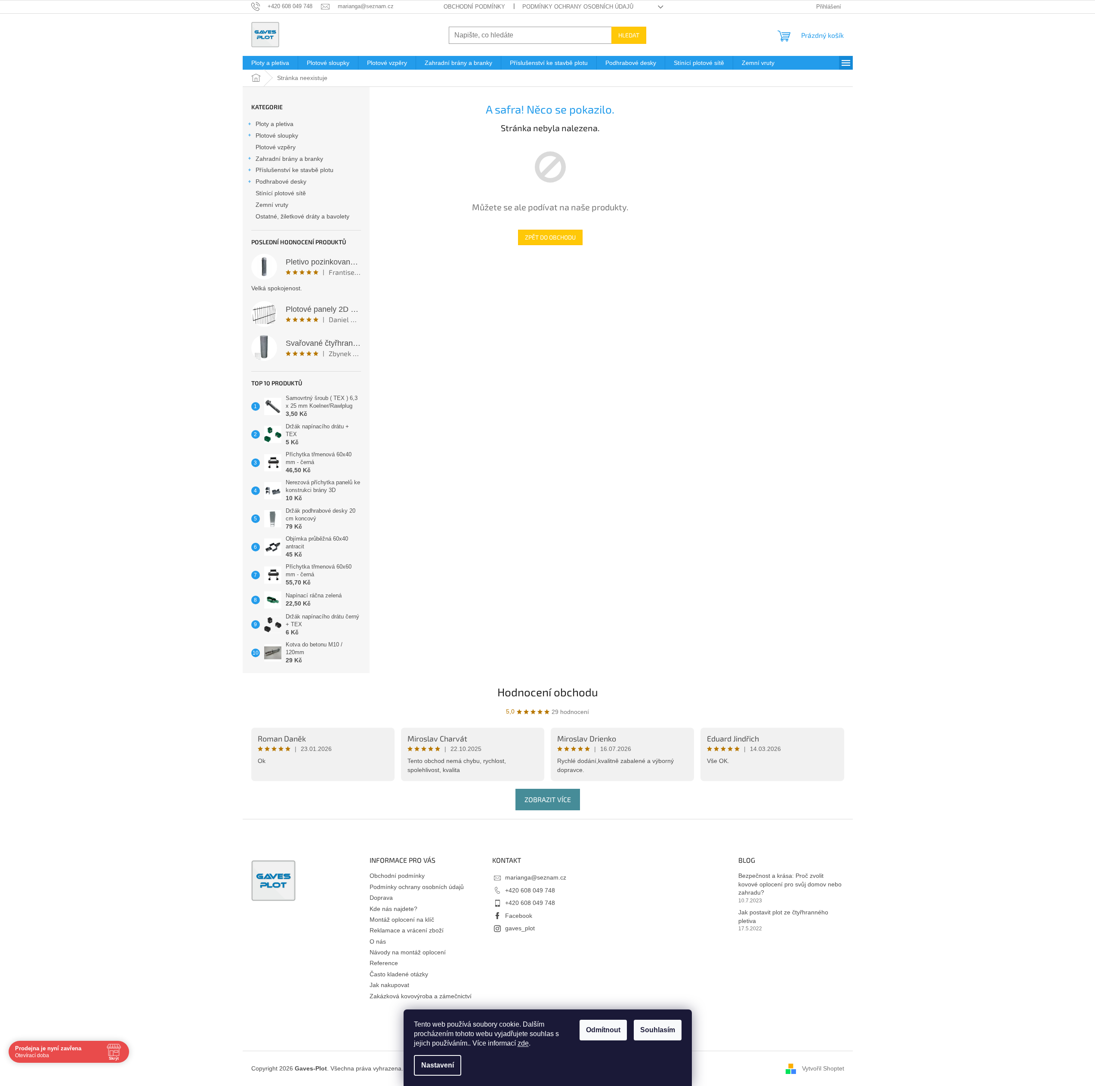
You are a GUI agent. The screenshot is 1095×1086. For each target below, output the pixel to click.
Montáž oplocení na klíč (402, 919)
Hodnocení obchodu (547, 691)
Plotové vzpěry (276, 147)
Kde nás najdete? (393, 908)
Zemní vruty (272, 204)
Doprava (381, 897)
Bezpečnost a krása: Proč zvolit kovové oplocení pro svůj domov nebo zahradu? (790, 884)
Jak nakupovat (389, 984)
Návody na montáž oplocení (408, 952)
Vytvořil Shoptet (823, 1068)
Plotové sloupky (277, 135)
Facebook (518, 915)
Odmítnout (603, 1030)
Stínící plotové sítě (281, 193)
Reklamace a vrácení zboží (407, 930)
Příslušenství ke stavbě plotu (294, 169)
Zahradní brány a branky (289, 158)
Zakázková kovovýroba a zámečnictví (421, 996)
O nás (378, 941)
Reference (384, 963)
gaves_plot (520, 928)
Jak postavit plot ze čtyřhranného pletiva (783, 916)
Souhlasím (657, 1030)
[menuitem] (270, 63)
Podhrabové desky (281, 181)
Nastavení (437, 1065)
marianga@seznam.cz (535, 877)
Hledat (628, 35)
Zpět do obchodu (550, 237)
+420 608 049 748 (530, 890)
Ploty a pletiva (274, 123)
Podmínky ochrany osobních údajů (577, 6)
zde (523, 1043)
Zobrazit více (547, 799)
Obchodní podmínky (474, 6)
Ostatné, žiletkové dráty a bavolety (302, 216)
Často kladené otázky (399, 974)
